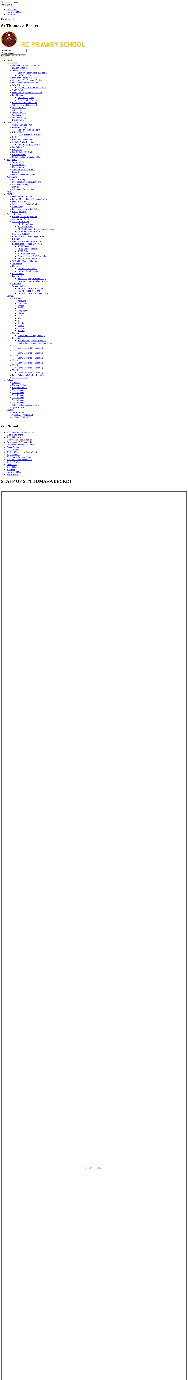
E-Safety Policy (19, 211)
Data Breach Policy (20, 201)
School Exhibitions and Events (25, 405)
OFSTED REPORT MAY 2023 (32, 87)
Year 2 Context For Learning (30, 353)
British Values (18, 120)
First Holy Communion (22, 140)
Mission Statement (20, 68)
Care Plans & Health (21, 234)
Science (21, 325)
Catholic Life (12, 122)
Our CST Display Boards (29, 144)
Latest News (12, 14)
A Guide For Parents (27, 254)
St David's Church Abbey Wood (26, 261)
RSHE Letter (23, 246)
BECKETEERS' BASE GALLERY (34, 293)
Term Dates (12, 9)
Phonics (21, 330)
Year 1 (15, 345)
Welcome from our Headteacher (26, 65)
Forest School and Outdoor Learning (28, 375)
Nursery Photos (19, 385)
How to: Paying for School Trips (32, 278)
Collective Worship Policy (29, 130)
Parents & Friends (14, 214)
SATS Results (18, 90)
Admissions (12, 177)
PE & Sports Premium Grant (24, 102)
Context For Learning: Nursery (31, 335)
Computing (22, 303)
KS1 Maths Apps (25, 224)
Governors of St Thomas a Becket (27, 80)
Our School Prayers (20, 147)
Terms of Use (18, 412)
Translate (21, 56)
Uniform (16, 266)
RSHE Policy (23, 251)
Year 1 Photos (18, 390)
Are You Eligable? (26, 97)
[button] (13, 19)
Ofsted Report (18, 85)
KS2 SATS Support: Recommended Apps (36, 229)
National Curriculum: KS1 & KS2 (27, 241)
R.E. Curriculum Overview (29, 135)
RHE (14, 137)
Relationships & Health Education (27, 244)
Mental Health (18, 164)
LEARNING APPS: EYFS (30, 231)
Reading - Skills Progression (24, 216)
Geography (22, 311)
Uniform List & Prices (27, 268)
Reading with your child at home (32, 340)
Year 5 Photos (18, 400)
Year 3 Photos (18, 395)
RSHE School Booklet (27, 249)
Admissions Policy (20, 184)
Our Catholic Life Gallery (23, 152)
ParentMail (17, 276)
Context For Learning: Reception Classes (35, 343)
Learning (10, 296)
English (21, 306)
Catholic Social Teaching (23, 142)
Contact (10, 410)
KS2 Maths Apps (25, 226)
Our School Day (14, 12)
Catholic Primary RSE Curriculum (32, 256)
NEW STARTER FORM (29, 291)
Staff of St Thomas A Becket (24, 78)
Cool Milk (16, 283)
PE (19, 320)
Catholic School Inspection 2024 (26, 157)
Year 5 (15, 365)
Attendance (17, 110)
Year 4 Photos (18, 397)
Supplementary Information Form (26, 182)
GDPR (10, 194)
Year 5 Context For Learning (30, 368)
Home (9, 60)
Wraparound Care (20, 286)
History (21, 313)
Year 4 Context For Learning (30, 363)
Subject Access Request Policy (25, 204)
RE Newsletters (19, 154)
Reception (16, 338)
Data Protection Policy (22, 197)
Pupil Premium (18, 95)
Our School (12, 63)
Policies (10, 192)
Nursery (15, 187)
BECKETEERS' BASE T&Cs (31, 288)
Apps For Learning (20, 221)
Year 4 (15, 360)
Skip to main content (10, 2)
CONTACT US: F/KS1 (22, 415)
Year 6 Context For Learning (30, 373)
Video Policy (17, 206)
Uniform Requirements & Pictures (32, 73)
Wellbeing (16, 115)
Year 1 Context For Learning (30, 348)
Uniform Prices (24, 75)
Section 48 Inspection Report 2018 (27, 92)
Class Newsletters (20, 377)
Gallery (10, 380)
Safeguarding (12, 159)
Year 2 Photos (18, 392)
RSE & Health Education (29, 258)
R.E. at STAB (18, 132)
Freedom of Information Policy (25, 209)
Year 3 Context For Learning (30, 358)
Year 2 (15, 350)
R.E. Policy (17, 149)
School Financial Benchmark (24, 105)
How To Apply (18, 179)
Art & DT (22, 301)
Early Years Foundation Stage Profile (28, 236)
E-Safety (16, 239)
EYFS (20, 308)
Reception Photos (19, 387)
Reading (21, 323)
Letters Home (18, 273)
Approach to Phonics (21, 219)
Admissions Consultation (23, 189)
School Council (19, 112)
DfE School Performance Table (25, 83)
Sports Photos (18, 407)
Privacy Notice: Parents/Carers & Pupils (29, 199)
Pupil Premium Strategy (28, 100)
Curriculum (17, 298)
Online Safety (18, 167)
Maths (20, 316)
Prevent (15, 172)
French (21, 328)
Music (20, 318)
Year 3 (15, 355)
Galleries (16, 382)
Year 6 (15, 370)
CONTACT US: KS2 (21, 417)
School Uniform (19, 70)
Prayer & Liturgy (19, 127)
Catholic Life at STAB (22, 125)
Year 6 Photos (18, 402)
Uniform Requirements (28, 271)
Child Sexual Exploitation (23, 169)
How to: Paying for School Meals (32, 281)
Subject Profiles (19, 107)
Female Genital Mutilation (23, 174)
